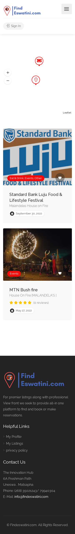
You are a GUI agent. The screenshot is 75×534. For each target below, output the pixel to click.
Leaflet (67, 112)
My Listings (14, 443)
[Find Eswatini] (22, 11)
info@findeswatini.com (31, 497)
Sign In (15, 26)
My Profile (13, 437)
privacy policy (17, 450)
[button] (7, 80)
